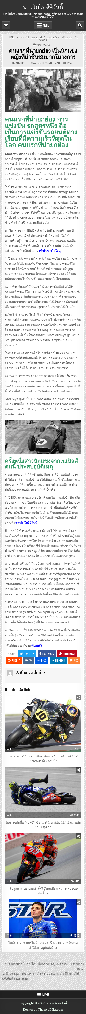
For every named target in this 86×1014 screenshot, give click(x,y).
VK (30, 660)
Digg (44, 660)
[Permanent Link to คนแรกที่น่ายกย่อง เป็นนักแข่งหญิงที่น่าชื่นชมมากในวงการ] (43, 90)
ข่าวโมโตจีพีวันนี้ (43, 6)
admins (20, 63)
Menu (46, 25)
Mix (76, 660)
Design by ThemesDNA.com (43, 1009)
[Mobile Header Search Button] (80, 25)
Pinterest (69, 653)
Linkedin (60, 660)
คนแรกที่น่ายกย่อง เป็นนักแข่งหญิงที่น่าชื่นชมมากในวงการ (43, 53)
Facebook (48, 653)
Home (11, 37)
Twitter (29, 653)
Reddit (16, 660)
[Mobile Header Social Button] (6, 25)
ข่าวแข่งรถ (43, 44)
